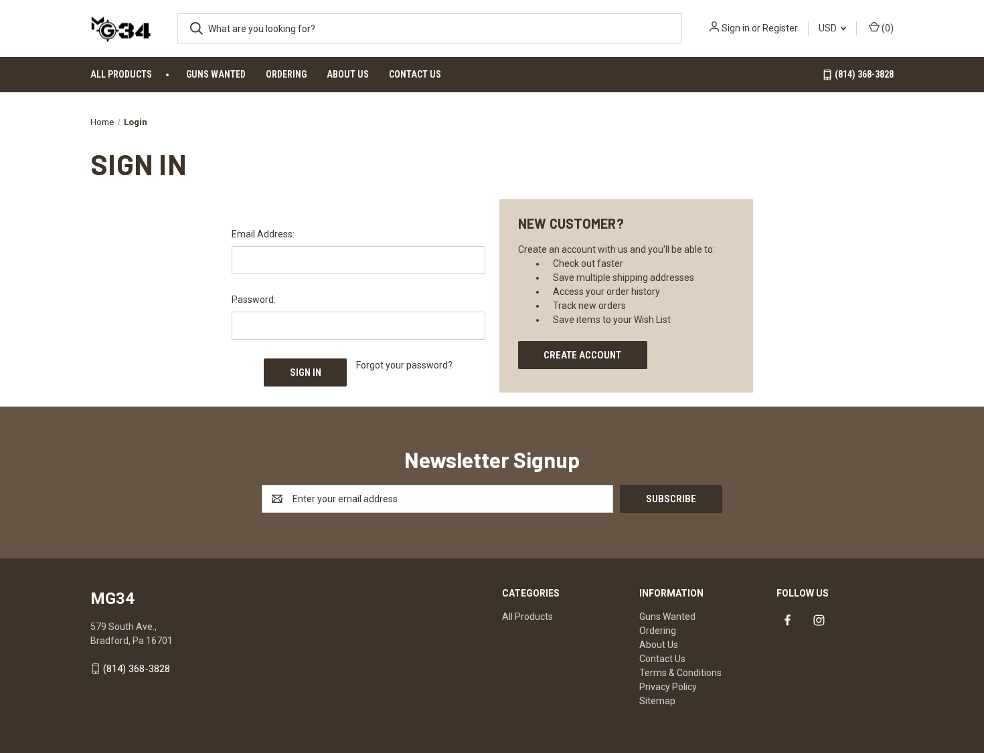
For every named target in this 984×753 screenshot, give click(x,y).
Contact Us (415, 74)
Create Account (582, 355)
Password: (254, 299)
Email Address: (263, 234)
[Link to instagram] (819, 620)
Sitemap (657, 700)
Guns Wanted (216, 74)
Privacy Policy (668, 686)
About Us (348, 74)
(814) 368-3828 (863, 74)
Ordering (286, 74)
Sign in (736, 28)
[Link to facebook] (787, 620)
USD (829, 28)
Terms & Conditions (680, 672)
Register (780, 28)
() (887, 28)
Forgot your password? (404, 365)
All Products (121, 74)
